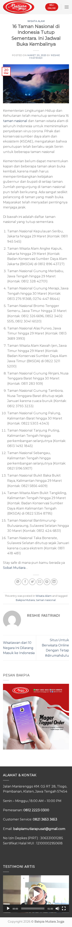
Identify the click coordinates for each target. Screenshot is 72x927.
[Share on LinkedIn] (54, 581)
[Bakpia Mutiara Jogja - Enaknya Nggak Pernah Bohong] (18, 7)
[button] (36, 894)
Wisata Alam (36, 21)
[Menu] (66, 7)
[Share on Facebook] (25, 581)
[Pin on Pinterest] (47, 581)
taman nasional (15, 121)
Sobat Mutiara (14, 568)
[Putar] (8, 908)
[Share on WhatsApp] (18, 581)
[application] (36, 894)
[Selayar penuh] (64, 908)
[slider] (32, 909)
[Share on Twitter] (32, 581)
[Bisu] (57, 908)
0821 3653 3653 (45, 819)
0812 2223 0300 (36, 810)
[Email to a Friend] (39, 581)
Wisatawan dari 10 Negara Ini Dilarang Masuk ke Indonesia (19, 648)
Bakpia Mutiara (25, 600)
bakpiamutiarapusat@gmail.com (39, 829)
